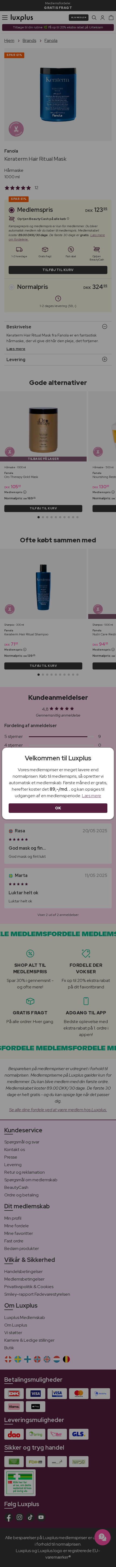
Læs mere (91, 796)
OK (58, 808)
